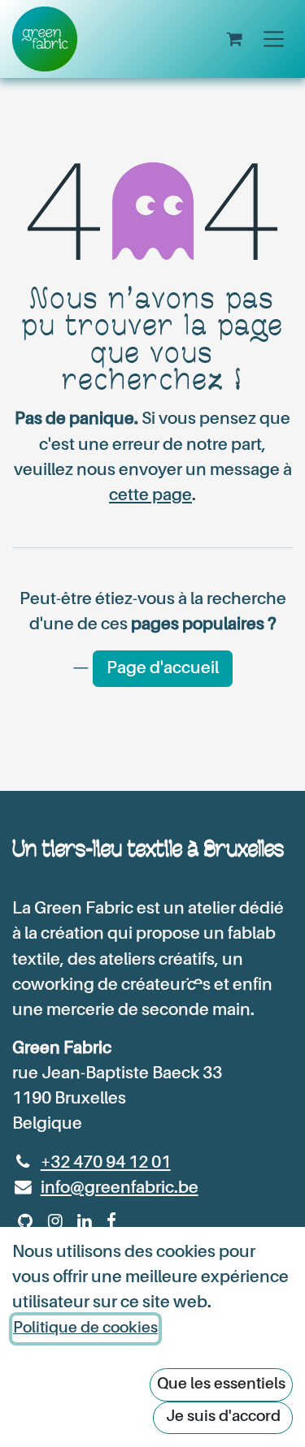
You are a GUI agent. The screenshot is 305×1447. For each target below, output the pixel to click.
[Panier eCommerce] (234, 39)
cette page (150, 495)
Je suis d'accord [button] (223, 1416)
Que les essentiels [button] (221, 1384)
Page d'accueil (163, 668)
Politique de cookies (85, 1328)
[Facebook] (111, 1221)
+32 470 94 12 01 (106, 1163)
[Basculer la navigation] (274, 38)
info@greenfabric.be (119, 1188)
